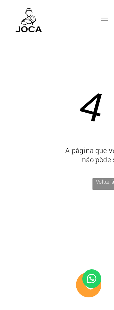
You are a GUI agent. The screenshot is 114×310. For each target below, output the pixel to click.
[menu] (104, 19)
